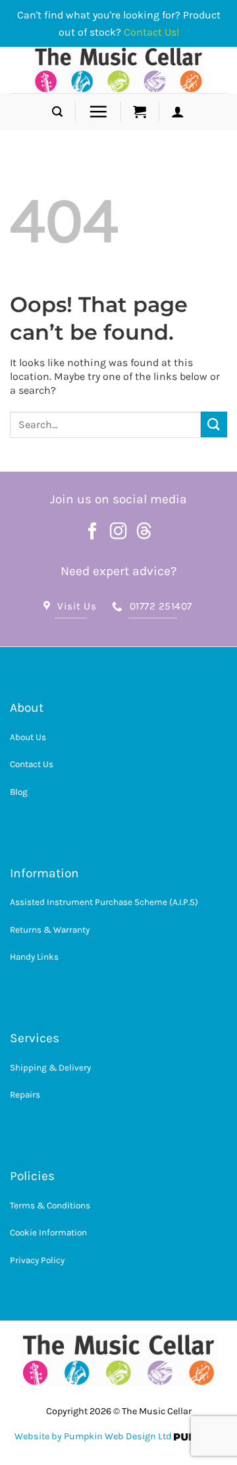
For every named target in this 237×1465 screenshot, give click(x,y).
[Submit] (214, 424)
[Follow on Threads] (144, 532)
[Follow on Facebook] (92, 532)
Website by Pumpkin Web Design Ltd (93, 1436)
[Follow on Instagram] (118, 532)
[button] (57, 112)
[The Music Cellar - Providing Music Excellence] (118, 70)
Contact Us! (151, 32)
